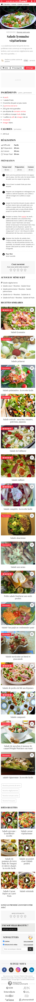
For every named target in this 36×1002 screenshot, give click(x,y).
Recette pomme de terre (11, 785)
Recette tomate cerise (10, 796)
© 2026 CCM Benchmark (27, 979)
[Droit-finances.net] (26, 992)
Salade (14, 4)
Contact (17, 976)
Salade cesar (7, 286)
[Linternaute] (9, 992)
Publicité (22, 976)
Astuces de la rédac (10, 945)
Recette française (9, 801)
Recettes (7, 4)
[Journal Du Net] (26, 988)
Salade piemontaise (10, 289)
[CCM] (9, 988)
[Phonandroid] (26, 1000)
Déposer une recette (9, 929)
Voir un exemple (28, 941)
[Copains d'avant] (9, 996)
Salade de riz (7, 294)
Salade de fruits (8, 298)
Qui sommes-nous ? (8, 976)
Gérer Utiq (31, 978)
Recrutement (29, 976)
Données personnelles (8, 978)
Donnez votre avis (23, 32)
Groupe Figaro (16, 979)
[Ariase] (9, 1000)
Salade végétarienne (10, 283)
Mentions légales (6, 979)
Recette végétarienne (10, 791)
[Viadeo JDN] (26, 996)
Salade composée (23, 4)
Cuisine (6, 941)
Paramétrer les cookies (21, 978)
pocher (24, 216)
